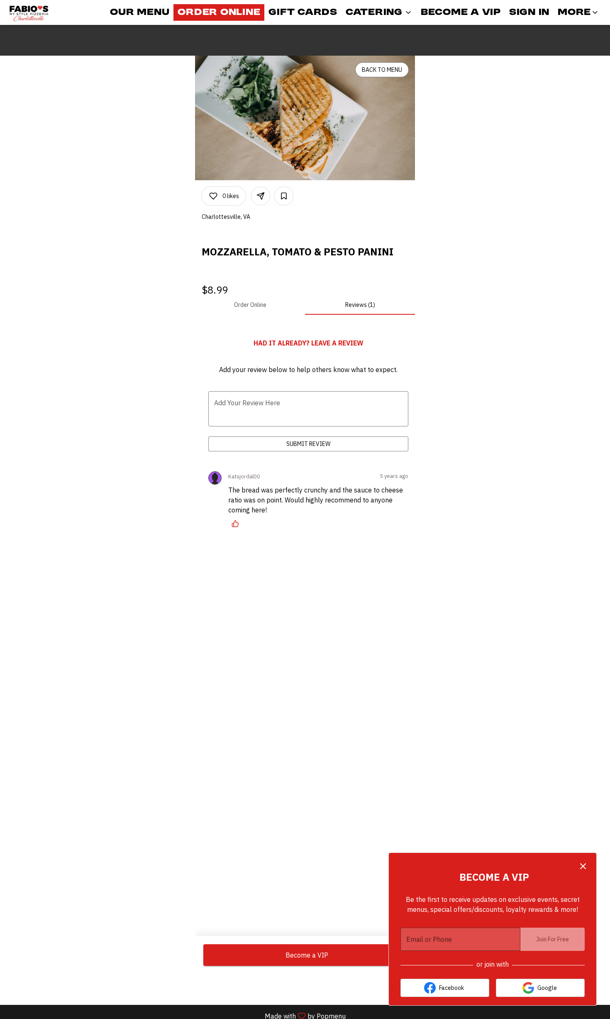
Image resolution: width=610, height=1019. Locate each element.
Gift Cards (302, 12)
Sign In (529, 12)
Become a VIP (461, 12)
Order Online (219, 12)
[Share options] (260, 196)
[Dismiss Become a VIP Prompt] (583, 866)
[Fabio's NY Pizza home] (44, 12)
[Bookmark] (284, 196)
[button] (379, 12)
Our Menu (139, 12)
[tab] (250, 305)
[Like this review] (237, 523)
